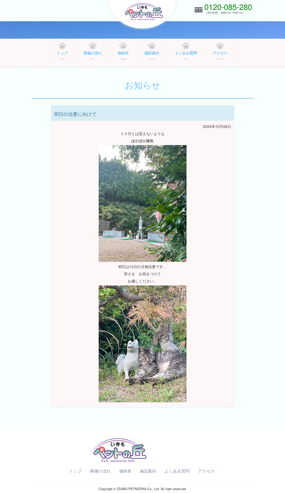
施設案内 (148, 471)
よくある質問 (177, 471)
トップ (75, 471)
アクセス (206, 471)
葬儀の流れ (100, 471)
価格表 (125, 471)
